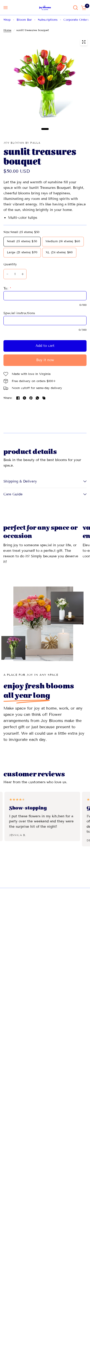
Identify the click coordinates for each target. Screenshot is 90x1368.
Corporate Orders (76, 20)
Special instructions (19, 313)
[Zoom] (83, 41)
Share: (7, 398)
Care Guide (13, 494)
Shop (7, 20)
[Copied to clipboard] (44, 398)
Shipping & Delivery (20, 481)
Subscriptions (47, 20)
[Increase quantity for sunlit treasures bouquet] (22, 274)
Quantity (10, 264)
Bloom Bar (24, 20)
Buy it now (45, 360)
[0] (83, 7)
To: (7, 288)
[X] (24, 398)
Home (7, 30)
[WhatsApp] (37, 398)
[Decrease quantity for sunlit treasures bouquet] (7, 274)
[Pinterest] (31, 398)
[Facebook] (18, 398)
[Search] (75, 7)
